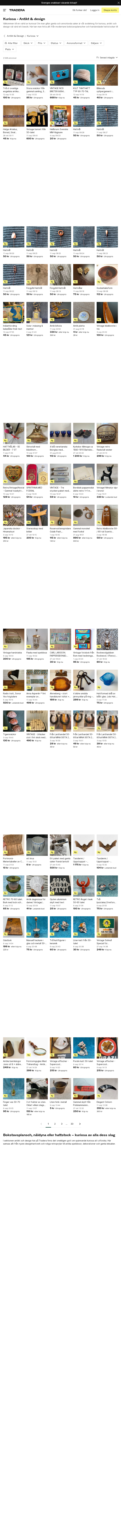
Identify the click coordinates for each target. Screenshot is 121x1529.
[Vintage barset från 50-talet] (37, 115)
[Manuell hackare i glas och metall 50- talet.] (37, 927)
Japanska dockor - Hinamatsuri (12, 530)
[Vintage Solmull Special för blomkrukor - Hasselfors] (107, 927)
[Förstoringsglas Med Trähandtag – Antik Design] (37, 1048)
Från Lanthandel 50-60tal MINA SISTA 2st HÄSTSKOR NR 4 (107, 736)
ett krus (30, 858)
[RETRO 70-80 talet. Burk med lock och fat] (13, 886)
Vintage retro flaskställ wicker (104, 448)
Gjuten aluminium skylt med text (58, 901)
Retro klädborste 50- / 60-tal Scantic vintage (107, 530)
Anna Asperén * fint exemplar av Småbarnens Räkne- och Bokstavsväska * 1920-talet (36, 695)
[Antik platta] (83, 312)
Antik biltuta (56, 325)
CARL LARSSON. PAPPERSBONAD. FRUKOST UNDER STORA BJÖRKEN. (59, 654)
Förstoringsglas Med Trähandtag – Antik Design (36, 1063)
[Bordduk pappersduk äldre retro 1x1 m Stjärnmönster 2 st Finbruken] (83, 474)
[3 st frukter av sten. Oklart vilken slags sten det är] (37, 1088)
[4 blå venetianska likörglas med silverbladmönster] (60, 433)
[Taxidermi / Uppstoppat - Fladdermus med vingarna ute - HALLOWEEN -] (83, 845)
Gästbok (7, 940)
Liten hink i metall (58, 1102)
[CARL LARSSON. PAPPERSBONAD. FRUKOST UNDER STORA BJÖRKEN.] (60, 639)
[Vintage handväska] (13, 639)
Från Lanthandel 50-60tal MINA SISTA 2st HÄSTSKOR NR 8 (83, 736)
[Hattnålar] (83, 274)
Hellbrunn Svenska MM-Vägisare (59, 131)
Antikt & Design (15, 36)
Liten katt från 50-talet (82, 942)
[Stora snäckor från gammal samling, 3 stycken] (37, 75)
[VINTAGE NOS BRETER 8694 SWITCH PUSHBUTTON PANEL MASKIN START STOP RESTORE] (60, 75)
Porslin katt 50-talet (83, 1061)
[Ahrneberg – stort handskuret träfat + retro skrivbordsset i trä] (60, 680)
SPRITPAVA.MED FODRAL (34, 489)
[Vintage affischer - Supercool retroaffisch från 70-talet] (60, 1048)
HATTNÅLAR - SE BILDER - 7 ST (11, 448)
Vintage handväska (12, 652)
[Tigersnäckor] (13, 721)
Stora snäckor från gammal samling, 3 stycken (35, 90)
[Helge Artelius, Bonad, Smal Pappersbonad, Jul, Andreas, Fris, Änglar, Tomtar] (13, 115)
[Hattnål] (83, 115)
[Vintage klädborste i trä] (107, 312)
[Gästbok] (13, 927)
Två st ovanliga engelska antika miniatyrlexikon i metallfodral (11, 90)
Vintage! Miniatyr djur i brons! (107, 489)
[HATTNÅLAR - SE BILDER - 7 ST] (13, 433)
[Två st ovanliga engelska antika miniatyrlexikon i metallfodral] (13, 75)
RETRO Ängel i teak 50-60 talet (83, 901)
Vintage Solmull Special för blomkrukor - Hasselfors (104, 942)
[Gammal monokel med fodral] (83, 515)
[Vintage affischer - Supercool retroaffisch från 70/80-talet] (107, 1048)
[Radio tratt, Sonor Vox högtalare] (13, 680)
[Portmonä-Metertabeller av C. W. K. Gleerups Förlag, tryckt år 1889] (13, 845)
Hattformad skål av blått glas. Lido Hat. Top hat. (106, 695)
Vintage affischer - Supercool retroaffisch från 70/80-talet (106, 1063)
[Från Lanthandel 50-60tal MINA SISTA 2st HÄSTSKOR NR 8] (83, 721)
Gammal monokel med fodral (81, 530)
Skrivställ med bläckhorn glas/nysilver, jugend (36, 448)
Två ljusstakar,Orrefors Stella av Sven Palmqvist (106, 901)
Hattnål (76, 129)
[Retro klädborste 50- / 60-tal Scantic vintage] (107, 515)
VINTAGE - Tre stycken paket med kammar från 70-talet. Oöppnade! (59, 489)
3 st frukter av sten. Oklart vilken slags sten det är (36, 1104)
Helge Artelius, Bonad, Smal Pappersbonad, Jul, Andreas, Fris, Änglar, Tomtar (13, 131)
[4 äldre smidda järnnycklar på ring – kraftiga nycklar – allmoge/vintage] (83, 680)
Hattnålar (77, 288)
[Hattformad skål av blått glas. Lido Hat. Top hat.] (107, 680)
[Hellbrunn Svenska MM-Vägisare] (60, 115)
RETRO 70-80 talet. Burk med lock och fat (13, 901)
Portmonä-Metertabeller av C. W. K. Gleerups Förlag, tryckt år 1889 (13, 860)
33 (72, 1124)
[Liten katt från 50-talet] (83, 927)
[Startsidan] (17, 10)
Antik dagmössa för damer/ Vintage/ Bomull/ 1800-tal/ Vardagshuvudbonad (36, 901)
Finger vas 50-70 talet (11, 1103)
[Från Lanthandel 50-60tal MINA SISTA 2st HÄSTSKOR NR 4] (107, 721)
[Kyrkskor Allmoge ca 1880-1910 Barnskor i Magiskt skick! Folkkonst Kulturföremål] (83, 433)
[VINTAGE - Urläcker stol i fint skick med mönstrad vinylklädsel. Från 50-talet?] (37, 721)
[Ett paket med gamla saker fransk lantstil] (60, 845)
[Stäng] (118, 2)
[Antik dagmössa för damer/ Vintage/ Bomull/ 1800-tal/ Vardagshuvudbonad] (37, 886)
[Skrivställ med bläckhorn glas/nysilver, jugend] (37, 433)
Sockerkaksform (104, 288)
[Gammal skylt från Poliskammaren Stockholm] (83, 1088)
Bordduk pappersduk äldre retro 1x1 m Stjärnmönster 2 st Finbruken (83, 489)
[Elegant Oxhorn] (107, 1088)
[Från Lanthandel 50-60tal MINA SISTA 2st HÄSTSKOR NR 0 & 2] (60, 721)
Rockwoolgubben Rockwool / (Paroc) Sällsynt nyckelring (106, 654)
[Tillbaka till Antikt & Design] (4, 36)
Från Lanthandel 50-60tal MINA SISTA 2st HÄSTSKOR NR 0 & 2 (60, 736)
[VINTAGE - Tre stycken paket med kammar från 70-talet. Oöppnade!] (60, 474)
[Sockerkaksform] (107, 274)
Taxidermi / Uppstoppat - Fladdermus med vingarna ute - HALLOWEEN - (81, 860)
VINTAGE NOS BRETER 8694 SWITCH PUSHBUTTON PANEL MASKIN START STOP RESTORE (60, 90)
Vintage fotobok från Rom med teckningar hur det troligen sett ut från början (83, 654)
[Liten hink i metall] (60, 1088)
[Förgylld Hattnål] (37, 274)
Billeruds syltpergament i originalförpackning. (106, 90)
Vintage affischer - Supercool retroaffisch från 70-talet (60, 1063)
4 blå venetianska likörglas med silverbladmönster (58, 448)
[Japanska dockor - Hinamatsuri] (13, 515)
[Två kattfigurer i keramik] (60, 927)
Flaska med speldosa (36, 652)
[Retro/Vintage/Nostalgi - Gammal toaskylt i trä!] (13, 474)
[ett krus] (37, 845)
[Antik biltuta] (60, 312)
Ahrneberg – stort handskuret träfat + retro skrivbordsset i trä (60, 695)
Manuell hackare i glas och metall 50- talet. (35, 942)
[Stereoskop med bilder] (37, 515)
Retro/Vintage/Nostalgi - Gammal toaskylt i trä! (13, 489)
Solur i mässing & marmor (34, 327)
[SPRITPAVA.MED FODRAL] (37, 474)
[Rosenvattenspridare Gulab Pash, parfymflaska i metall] (60, 515)
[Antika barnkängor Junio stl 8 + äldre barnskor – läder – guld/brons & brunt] (13, 1048)
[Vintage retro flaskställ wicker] (107, 433)
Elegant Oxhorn (104, 1102)
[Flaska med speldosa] (37, 639)
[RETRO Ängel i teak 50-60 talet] (83, 886)
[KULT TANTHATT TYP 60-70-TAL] (83, 75)
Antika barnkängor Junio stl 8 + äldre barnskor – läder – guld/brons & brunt (12, 1063)
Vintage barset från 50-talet (36, 131)
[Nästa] (79, 1123)
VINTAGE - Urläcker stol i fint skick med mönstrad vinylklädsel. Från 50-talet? (36, 736)
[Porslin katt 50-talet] (83, 1048)
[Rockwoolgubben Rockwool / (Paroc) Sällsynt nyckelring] (107, 639)
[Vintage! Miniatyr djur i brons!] (107, 474)
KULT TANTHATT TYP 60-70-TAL (81, 90)
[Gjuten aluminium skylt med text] (60, 886)
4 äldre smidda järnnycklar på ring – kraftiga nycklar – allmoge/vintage (83, 695)
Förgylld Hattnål (34, 288)
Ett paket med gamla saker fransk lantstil (60, 860)
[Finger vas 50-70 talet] (13, 1088)
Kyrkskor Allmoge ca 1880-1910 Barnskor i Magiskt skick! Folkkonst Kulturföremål (83, 448)
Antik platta (79, 325)
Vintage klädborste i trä (107, 327)
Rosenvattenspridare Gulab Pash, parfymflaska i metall (60, 530)
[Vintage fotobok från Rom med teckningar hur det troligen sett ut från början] (83, 639)
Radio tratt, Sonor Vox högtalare (12, 695)
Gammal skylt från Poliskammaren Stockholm (82, 1104)
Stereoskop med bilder (34, 530)
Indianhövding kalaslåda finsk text (12, 327)
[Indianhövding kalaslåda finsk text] (13, 312)
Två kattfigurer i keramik (58, 942)
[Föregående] (42, 1123)
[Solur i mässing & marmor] (37, 312)
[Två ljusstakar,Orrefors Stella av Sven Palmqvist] (107, 886)
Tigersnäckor (9, 734)
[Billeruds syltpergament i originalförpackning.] (107, 75)
